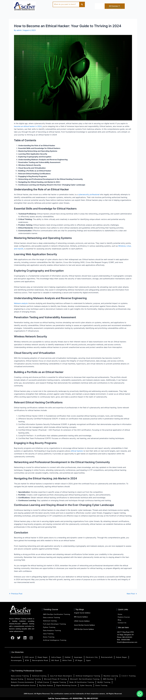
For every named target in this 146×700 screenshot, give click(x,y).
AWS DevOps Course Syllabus (84, 629)
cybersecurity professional (89, 194)
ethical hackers (77, 451)
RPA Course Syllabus (81, 617)
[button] (140, 694)
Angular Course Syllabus (82, 613)
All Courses (113, 6)
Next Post (132, 593)
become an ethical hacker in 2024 (27, 126)
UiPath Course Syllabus (82, 621)
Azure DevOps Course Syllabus (84, 625)
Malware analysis (21, 303)
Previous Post (15, 593)
